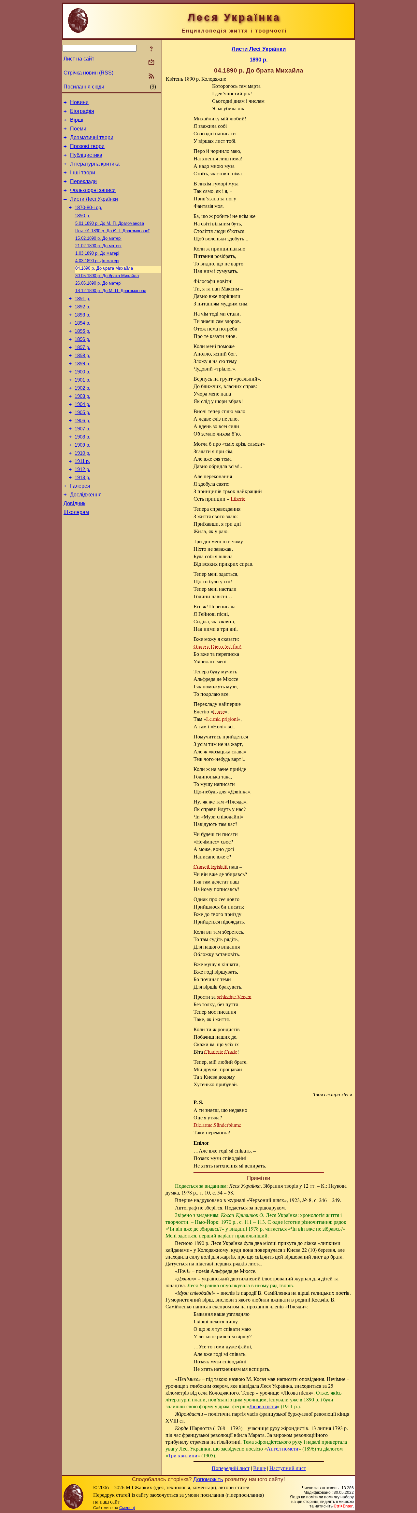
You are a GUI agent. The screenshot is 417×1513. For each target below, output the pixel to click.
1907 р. (82, 428)
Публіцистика (86, 155)
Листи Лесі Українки (94, 199)
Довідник (74, 503)
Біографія (82, 111)
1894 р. (82, 323)
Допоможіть (208, 1479)
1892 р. (82, 306)
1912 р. (82, 469)
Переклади (83, 181)
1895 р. (82, 331)
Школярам (76, 512)
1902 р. (82, 388)
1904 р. (82, 404)
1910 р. (82, 453)
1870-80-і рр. (88, 207)
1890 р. (82, 215)
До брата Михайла (104, 268)
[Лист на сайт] (151, 62)
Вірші (76, 120)
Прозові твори (87, 146)
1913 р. (82, 477)
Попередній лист (231, 1468)
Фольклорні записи (93, 190)
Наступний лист (287, 1468)
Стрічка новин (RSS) (88, 72)
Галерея (80, 486)
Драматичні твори (91, 137)
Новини (79, 102)
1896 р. (82, 339)
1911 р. (82, 461)
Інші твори (82, 172)
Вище (259, 1468)
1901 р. (82, 380)
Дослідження (86, 494)
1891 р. (82, 298)
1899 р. (82, 363)
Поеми (78, 128)
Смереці (127, 1508)
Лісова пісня (263, 1406)
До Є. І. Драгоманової (112, 230)
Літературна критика (95, 164)
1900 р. (82, 371)
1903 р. (82, 396)
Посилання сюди (84, 86)
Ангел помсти (282, 1448)
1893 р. (82, 314)
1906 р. (82, 420)
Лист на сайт (79, 58)
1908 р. (82, 436)
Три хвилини (182, 1455)
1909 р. (82, 445)
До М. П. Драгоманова (109, 223)
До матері (98, 238)
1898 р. (82, 355)
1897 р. (82, 347)
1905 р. (82, 412)
